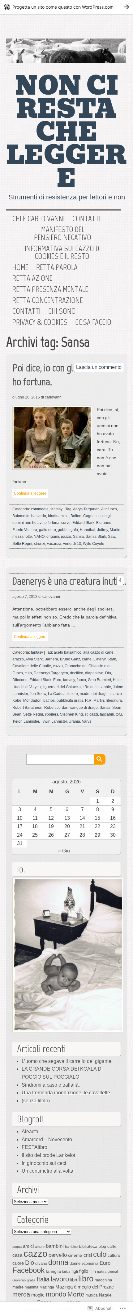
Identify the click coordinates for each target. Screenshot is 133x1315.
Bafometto (20, 516)
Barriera (51, 659)
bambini (55, 1246)
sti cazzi (91, 714)
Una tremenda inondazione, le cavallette (66, 1092)
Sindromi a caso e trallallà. (51, 1085)
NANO (39, 536)
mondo (56, 1294)
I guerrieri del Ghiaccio (62, 687)
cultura (114, 1255)
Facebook (115, 27)
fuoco (81, 680)
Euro (57, 680)
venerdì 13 (72, 543)
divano (41, 1263)
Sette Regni (22, 543)
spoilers (51, 714)
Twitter (95, 27)
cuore (18, 1263)
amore (40, 1246)
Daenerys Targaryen (51, 673)
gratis (31, 1280)
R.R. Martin (94, 700)
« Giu (64, 850)
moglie (38, 1294)
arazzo (18, 659)
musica (92, 1295)
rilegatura (114, 700)
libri (73, 1279)
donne (75, 1263)
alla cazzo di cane (98, 652)
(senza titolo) (36, 1100)
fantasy (56, 509)
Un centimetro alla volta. (48, 1171)
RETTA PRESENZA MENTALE (50, 289)
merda (21, 1294)
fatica (66, 1271)
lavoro (60, 1279)
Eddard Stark (83, 523)
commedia (40, 509)
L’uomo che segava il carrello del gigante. (67, 1061)
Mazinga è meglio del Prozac (84, 1286)
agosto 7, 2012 (24, 596)
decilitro (76, 673)
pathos (49, 700)
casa (17, 1255)
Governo (19, 1280)
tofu (119, 714)
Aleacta (30, 1131)
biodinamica (58, 516)
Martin (115, 530)
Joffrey (102, 530)
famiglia (53, 1271)
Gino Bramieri (99, 680)
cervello (58, 1255)
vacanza (54, 543)
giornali (113, 1271)
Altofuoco (109, 509)
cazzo (58, 666)
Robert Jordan (56, 707)
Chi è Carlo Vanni (38, 219)
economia (90, 1263)
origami (52, 536)
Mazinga (47, 1287)
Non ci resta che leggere (66, 132)
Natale (105, 1295)
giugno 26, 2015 (26, 397)
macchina (103, 1280)
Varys (86, 721)
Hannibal (87, 530)
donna (58, 1262)
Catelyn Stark (104, 659)
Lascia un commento (99, 367)
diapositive (94, 673)
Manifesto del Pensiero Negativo (62, 233)
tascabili (107, 714)
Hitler (117, 680)
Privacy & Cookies (39, 322)
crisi (88, 1255)
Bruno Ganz (70, 659)
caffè (111, 1246)
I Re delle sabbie (97, 687)
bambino (71, 1246)
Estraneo (103, 523)
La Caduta (57, 694)
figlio (83, 1271)
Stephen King (71, 714)
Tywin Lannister (54, 721)
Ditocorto (20, 680)
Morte (75, 1294)
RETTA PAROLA (57, 267)
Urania (74, 721)
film (92, 1271)
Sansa (78, 536)
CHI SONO (62, 311)
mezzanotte (22, 536)
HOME (20, 267)
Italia (42, 1279)
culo (28, 673)
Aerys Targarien (86, 509)
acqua (17, 1246)
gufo (74, 530)
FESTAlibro (34, 1147)
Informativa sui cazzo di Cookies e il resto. (63, 252)
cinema (75, 1255)
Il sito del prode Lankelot (48, 1155)
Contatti (86, 219)
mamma (31, 1287)
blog (102, 1246)
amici (28, 1246)
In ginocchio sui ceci (44, 1163)
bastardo (38, 516)
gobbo (63, 530)
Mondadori (32, 700)
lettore (72, 694)
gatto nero (47, 530)
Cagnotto (91, 516)
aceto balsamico (67, 652)
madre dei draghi (94, 694)
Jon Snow (38, 694)
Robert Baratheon (27, 707)
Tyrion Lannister (25, 721)
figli (74, 1271)
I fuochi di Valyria (26, 687)
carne (87, 659)
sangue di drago (84, 707)
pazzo (66, 536)
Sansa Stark (96, 536)
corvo (66, 523)
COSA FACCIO (93, 322)
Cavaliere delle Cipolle (31, 666)
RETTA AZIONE (32, 278)
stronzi (39, 543)
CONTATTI (26, 311)
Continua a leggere (30, 493)
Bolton (76, 516)
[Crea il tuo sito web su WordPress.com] (66, 7)
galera (101, 1271)
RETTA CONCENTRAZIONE (47, 300)
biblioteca (88, 1246)
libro (85, 1278)
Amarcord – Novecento (47, 1139)
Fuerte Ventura (24, 530)
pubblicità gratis (70, 700)
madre (18, 1287)
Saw (111, 536)
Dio (108, 673)
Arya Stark (34, 659)
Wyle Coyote (93, 543)
